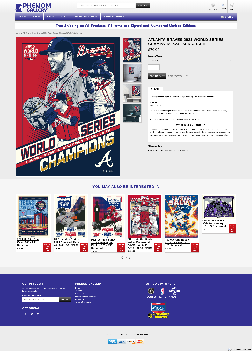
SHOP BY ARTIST (114, 16)
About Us (79, 291)
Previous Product (168, 151)
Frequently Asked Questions (86, 296)
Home (17, 33)
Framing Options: (156, 56)
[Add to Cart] (47, 247)
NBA (21, 16)
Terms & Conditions (83, 302)
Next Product (183, 151)
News (77, 288)
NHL (35, 16)
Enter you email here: (32, 295)
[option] (33, 224)
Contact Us (79, 294)
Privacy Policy (80, 299)
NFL (49, 16)
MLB (64, 16)
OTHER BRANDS (85, 16)
